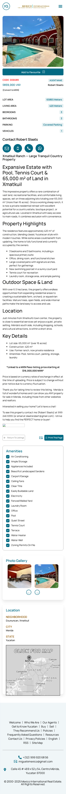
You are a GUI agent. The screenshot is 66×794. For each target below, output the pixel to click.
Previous (28, 592)
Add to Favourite (31, 72)
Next (37, 592)
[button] (60, 6)
